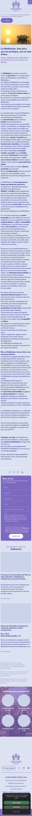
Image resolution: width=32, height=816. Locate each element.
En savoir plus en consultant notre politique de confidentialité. (16, 531)
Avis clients (10, 768)
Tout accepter (16, 802)
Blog (8, 15)
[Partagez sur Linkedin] (22, 472)
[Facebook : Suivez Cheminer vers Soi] (19, 768)
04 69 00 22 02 (16, 789)
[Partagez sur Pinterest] (18, 472)
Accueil (3, 15)
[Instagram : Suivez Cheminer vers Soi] (24, 768)
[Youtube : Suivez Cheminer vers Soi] (28, 768)
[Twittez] (13, 472)
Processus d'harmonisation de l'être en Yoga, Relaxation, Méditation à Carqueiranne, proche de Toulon (16, 577)
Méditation (5, 444)
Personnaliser (16, 811)
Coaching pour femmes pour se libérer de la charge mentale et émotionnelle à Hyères (14, 681)
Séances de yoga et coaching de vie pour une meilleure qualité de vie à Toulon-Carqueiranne (15, 673)
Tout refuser (16, 807)
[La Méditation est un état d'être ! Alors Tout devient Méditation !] (16, 35)
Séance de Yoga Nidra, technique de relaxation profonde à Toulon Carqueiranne (14, 628)
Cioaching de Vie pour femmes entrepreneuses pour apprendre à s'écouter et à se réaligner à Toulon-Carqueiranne (13, 665)
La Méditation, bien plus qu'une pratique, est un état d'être (16, 51)
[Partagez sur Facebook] (9, 472)
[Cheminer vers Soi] (16, 6)
